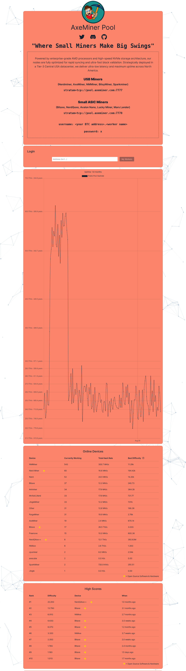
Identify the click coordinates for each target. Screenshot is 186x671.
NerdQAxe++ (35, 539)
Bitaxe (32, 527)
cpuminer (33, 552)
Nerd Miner (34, 470)
